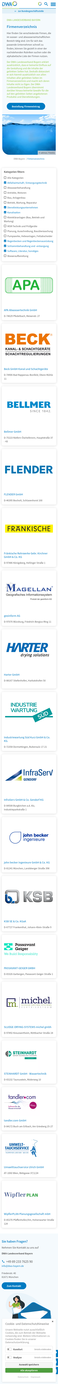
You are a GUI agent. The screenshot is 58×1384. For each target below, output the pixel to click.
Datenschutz (23, 1376)
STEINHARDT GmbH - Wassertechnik (25, 1073)
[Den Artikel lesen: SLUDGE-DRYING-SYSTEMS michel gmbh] (29, 1022)
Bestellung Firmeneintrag (26, 106)
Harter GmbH (12, 674)
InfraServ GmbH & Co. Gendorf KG (24, 799)
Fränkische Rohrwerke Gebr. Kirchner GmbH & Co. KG (26, 555)
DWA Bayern (19, 158)
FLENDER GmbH (13, 494)
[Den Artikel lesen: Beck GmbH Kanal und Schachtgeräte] (29, 364)
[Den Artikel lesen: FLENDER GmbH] (29, 489)
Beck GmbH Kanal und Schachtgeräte (26, 369)
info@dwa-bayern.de (13, 1266)
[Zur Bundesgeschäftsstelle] (40, 4)
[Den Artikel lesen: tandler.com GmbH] (21, 1101)
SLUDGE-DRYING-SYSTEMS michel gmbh (27, 1027)
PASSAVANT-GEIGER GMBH (19, 968)
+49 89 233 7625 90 (19, 1261)
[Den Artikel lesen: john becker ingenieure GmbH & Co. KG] (29, 857)
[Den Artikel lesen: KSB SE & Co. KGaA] (29, 916)
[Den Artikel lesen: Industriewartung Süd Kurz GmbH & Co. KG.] (29, 732)
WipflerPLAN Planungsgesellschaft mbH (27, 1214)
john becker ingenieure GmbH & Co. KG (27, 862)
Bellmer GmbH (12, 431)
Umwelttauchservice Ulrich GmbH (24, 1167)
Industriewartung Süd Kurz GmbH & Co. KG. (27, 739)
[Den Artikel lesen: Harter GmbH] (29, 669)
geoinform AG (12, 615)
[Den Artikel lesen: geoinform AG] (29, 610)
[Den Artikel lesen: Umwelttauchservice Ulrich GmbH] (21, 1148)
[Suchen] (46, 4)
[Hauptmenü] (53, 4)
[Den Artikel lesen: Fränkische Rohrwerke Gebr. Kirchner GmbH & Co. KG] (29, 548)
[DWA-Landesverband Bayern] (9, 4)
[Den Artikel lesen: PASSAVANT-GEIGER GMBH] (21, 949)
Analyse (17, 1357)
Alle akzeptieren (29, 1370)
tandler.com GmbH (15, 1120)
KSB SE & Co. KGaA (15, 921)
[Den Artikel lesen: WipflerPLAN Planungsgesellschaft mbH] (21, 1195)
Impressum (35, 1376)
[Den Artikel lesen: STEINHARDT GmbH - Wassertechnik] (21, 1055)
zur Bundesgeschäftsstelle (31, 11)
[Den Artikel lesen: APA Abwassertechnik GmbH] (29, 305)
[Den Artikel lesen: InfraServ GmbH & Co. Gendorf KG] (29, 794)
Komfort (18, 1349)
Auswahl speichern (29, 1364)
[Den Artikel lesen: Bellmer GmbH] (29, 426)
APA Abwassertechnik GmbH (20, 310)
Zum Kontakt (14, 1286)
